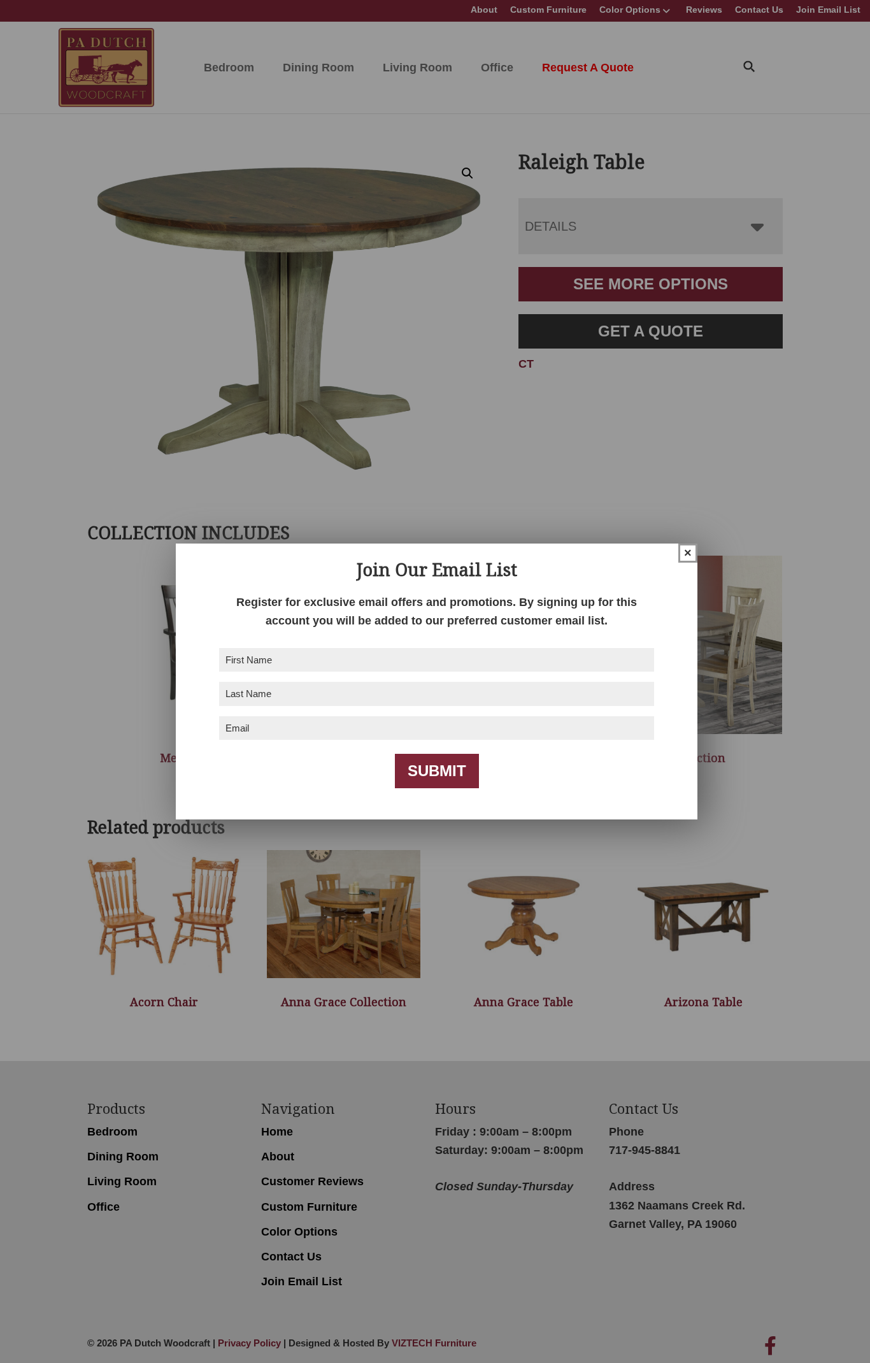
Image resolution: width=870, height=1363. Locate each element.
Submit (437, 770)
